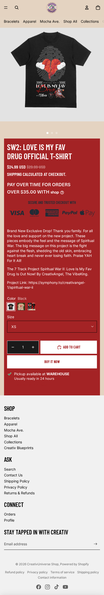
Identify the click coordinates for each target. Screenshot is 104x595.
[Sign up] (95, 543)
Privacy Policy (15, 487)
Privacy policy (37, 572)
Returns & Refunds (19, 493)
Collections (90, 21)
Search (10, 469)
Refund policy (14, 572)
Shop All (70, 21)
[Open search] (16, 7)
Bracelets (11, 21)
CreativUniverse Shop (43, 564)
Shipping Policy (17, 481)
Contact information (52, 577)
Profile (9, 520)
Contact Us (13, 475)
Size (10, 317)
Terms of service (62, 572)
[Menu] (6, 7)
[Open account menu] (86, 7)
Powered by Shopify (74, 564)
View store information (32, 385)
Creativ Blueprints (18, 448)
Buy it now (52, 362)
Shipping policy (88, 572)
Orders (9, 514)
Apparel (29, 21)
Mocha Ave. (50, 21)
